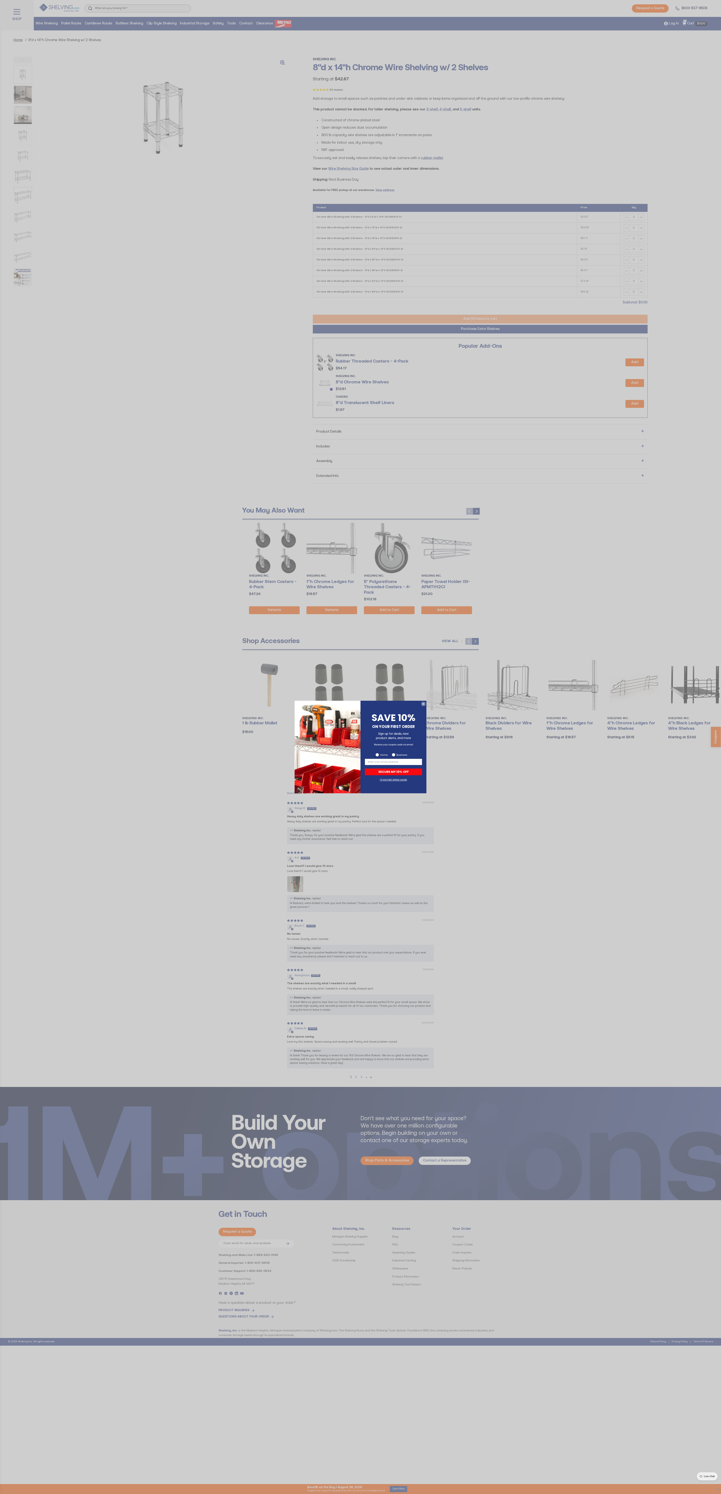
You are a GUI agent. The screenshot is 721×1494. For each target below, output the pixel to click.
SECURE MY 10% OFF (393, 772)
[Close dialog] (423, 704)
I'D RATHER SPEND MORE (393, 779)
